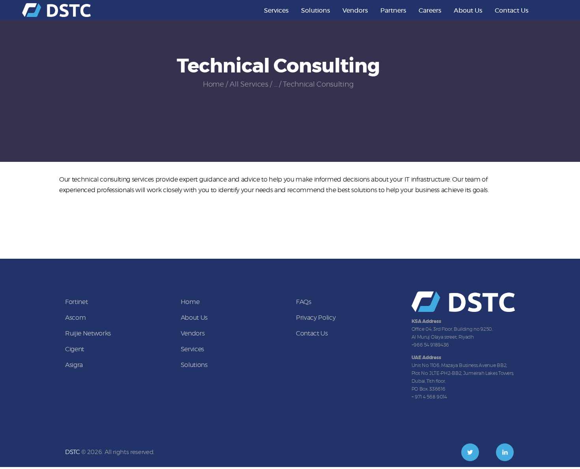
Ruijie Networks (88, 333)
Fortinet (76, 302)
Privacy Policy (315, 318)
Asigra (74, 365)
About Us (194, 318)
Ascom (75, 318)
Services (192, 349)
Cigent (74, 349)
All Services (249, 84)
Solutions (194, 365)
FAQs (303, 302)
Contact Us (312, 333)
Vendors (193, 333)
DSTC (72, 452)
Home (213, 84)
